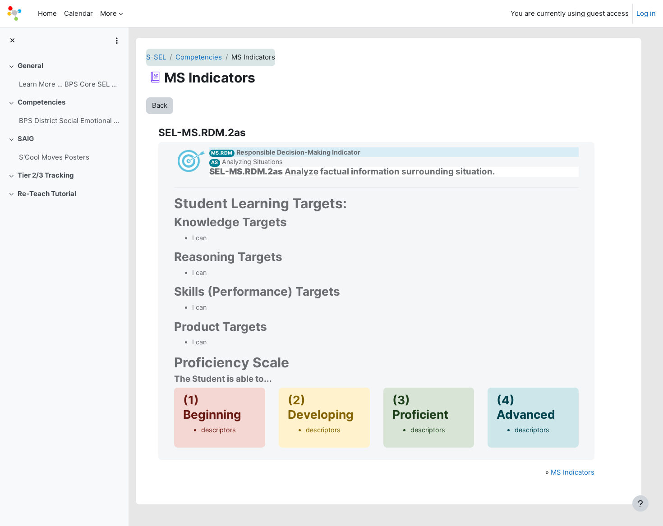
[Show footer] (640, 503)
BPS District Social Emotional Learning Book (70, 120)
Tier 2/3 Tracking (46, 175)
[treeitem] (64, 75)
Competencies (41, 102)
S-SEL (156, 57)
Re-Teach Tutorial (47, 193)
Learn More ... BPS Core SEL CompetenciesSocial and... (70, 84)
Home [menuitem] (47, 13)
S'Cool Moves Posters (54, 157)
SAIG (26, 138)
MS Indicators (572, 472)
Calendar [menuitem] (78, 13)
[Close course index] (12, 40)
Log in (646, 13)
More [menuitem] (108, 13)
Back (159, 105)
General (30, 65)
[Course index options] (117, 40)
